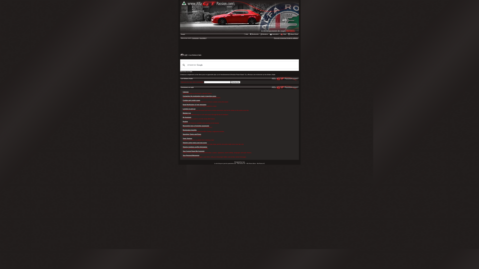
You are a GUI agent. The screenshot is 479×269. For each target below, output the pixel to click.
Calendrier (275, 34)
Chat (284, 34)
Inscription (203, 38)
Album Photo (294, 34)
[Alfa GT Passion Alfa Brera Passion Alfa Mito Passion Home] (239, 16)
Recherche (255, 34)
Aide (246, 34)
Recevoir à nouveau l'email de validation (286, 38)
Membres (265, 34)
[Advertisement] (239, 46)
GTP (185, 55)
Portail (183, 34)
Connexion (195, 38)
